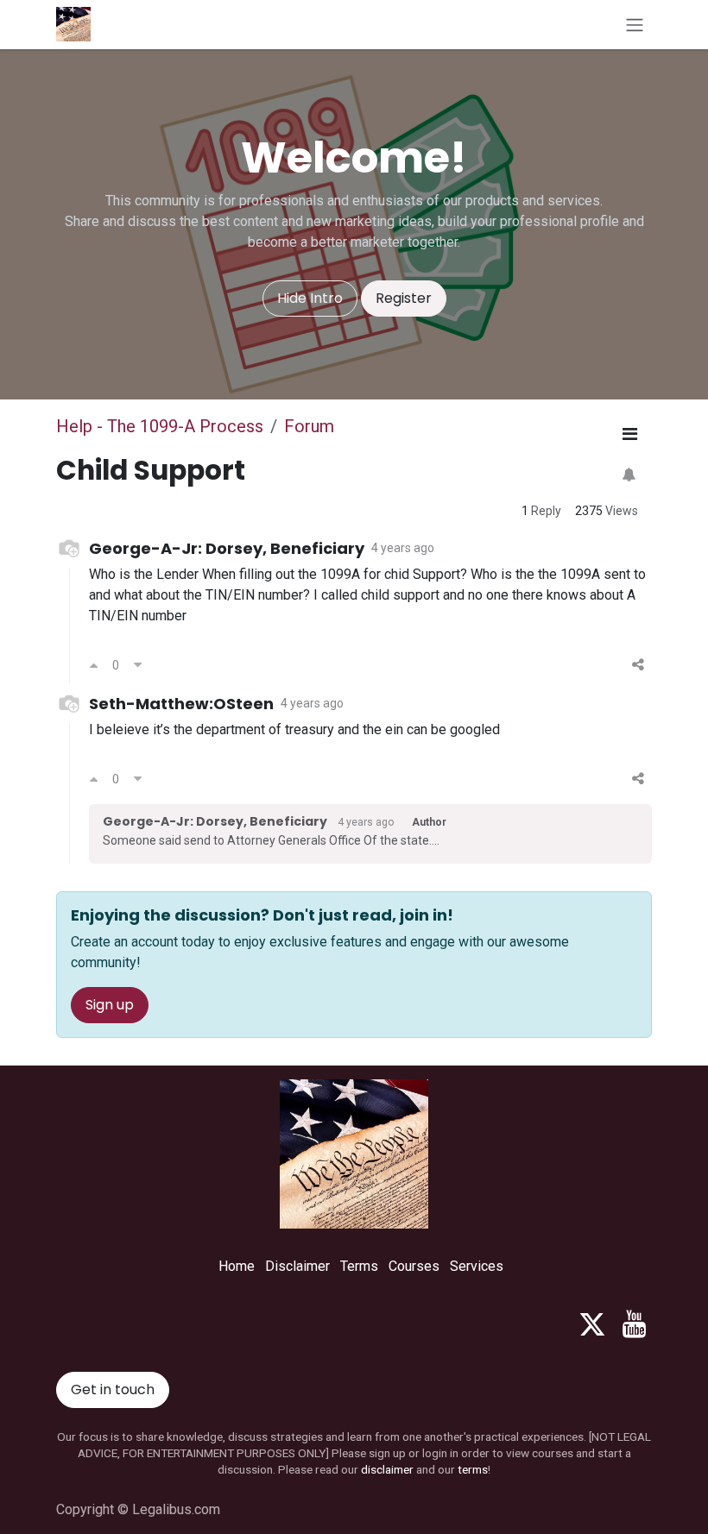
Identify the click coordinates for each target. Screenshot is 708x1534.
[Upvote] (93, 665)
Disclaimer (297, 1266)
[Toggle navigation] (634, 24)
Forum (309, 426)
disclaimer (387, 1469)
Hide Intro (310, 298)
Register (404, 298)
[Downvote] (137, 665)
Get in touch (113, 1389)
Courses (414, 1266)
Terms (359, 1266)
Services (476, 1266)
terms (473, 1469)
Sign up (109, 1005)
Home (236, 1266)
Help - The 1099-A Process (159, 426)
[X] (592, 1324)
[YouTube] (634, 1324)
